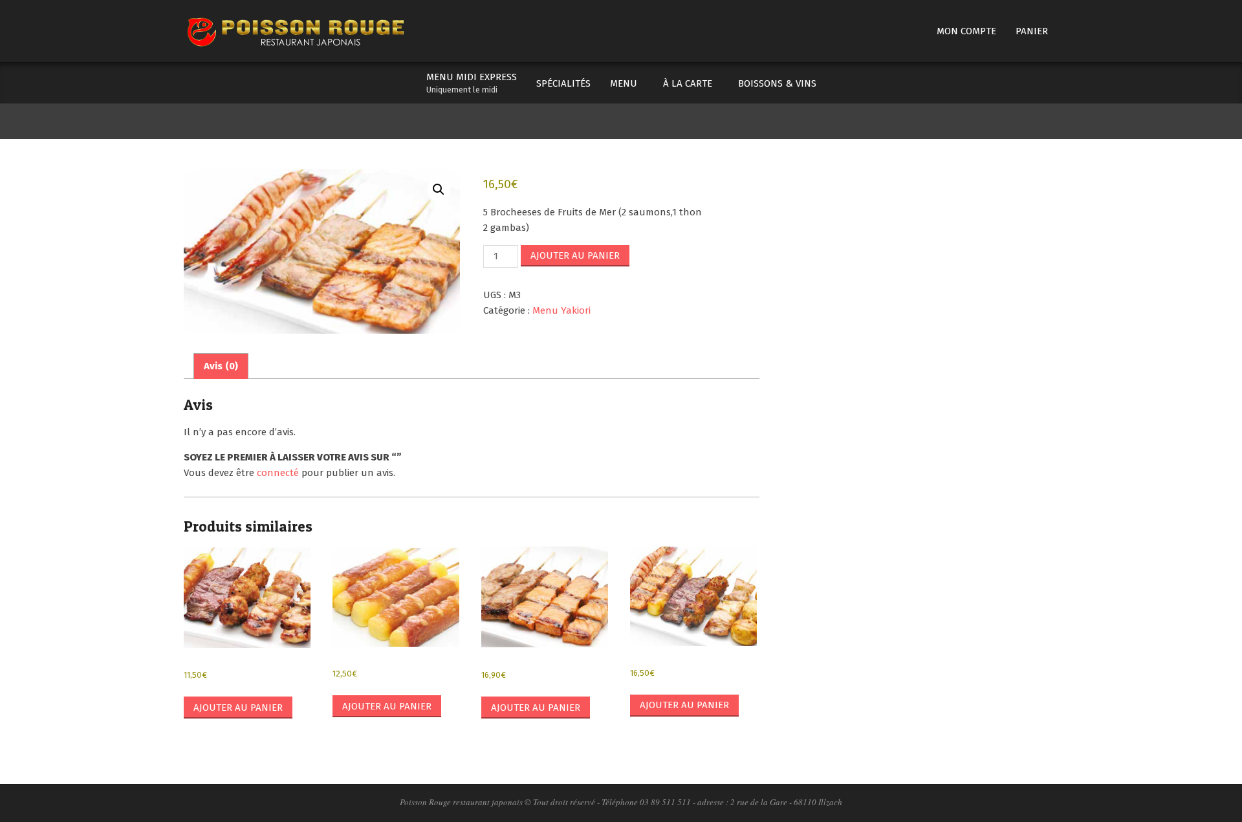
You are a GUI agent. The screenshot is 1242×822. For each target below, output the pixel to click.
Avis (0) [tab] (221, 366)
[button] (438, 189)
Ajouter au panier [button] (238, 707)
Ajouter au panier (575, 255)
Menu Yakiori (561, 310)
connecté (278, 473)
